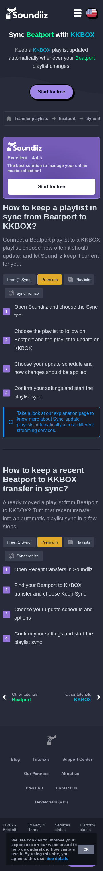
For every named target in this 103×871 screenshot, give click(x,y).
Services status (62, 827)
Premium (49, 279)
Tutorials (41, 759)
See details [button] (57, 858)
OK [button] (86, 849)
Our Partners (36, 773)
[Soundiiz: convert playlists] (51, 740)
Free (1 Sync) (19, 279)
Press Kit (34, 788)
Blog (15, 759)
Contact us (66, 788)
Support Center (77, 759)
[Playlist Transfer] (27, 12)
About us (70, 773)
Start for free (51, 91)
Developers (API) (51, 802)
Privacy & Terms (36, 827)
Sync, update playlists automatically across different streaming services (55, 425)
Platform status (87, 827)
